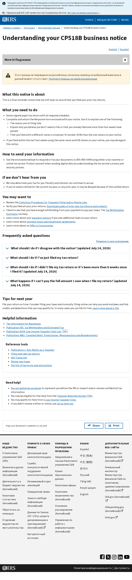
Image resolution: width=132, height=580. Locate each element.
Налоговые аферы (65, 485)
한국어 (84, 468)
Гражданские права (38, 491)
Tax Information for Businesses (23, 323)
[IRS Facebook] (102, 556)
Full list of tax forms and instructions (31, 365)
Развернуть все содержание (112, 241)
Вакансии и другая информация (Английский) (12, 471)
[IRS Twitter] (108, 556)
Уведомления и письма (49, 27)
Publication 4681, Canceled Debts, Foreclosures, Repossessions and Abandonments (52, 335)
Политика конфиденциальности (93, 568)
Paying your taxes (20, 361)
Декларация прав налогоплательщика (39, 455)
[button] (107, 20)
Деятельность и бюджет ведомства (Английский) (13, 485)
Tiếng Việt (85, 481)
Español (124, 49)
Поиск (89, 20)
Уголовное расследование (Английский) (63, 509)
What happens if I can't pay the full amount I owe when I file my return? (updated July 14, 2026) (68, 283)
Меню (125, 20)
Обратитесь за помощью (11, 511)
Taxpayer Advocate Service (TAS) (74, 396)
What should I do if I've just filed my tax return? (44, 258)
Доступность (122, 568)
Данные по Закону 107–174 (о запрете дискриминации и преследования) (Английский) (38, 520)
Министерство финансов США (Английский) (113, 457)
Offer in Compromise (41, 225)
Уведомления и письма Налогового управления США (66, 460)
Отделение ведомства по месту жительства (13, 523)
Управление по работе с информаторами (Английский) (64, 525)
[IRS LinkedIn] (120, 556)
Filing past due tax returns (25, 353)
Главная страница (11, 27)
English (113, 49)
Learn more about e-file (106, 308)
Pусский (84, 475)
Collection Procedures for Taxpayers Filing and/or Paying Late (53, 202)
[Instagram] (114, 556)
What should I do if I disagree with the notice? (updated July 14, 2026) (60, 248)
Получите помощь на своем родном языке (73, 79)
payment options (41, 218)
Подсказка (29, 27)
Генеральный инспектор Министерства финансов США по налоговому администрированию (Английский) (117, 479)
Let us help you (65, 403)
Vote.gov (110, 517)
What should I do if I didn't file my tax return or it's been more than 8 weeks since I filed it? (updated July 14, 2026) (68, 269)
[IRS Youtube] (127, 556)
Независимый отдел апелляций (39, 483)
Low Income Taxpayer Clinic (60, 399)
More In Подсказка (18, 60)
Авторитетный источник (36, 536)
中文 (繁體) (86, 462)
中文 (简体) (86, 455)
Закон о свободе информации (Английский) (37, 502)
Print (116, 425)
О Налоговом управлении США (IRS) (12, 457)
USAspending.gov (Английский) (114, 509)
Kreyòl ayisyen (88, 488)
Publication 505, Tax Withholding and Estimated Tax (35, 327)
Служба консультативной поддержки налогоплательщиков (39, 469)
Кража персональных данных (63, 475)
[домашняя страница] (9, 19)
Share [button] (96, 425)
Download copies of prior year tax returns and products (77, 206)
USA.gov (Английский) (117, 497)
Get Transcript (19, 357)
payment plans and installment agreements (51, 221)
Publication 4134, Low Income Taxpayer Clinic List (36, 331)
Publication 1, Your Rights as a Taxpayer (32, 350)
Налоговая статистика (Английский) (10, 499)
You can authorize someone (26, 388)
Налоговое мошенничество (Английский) (64, 495)
